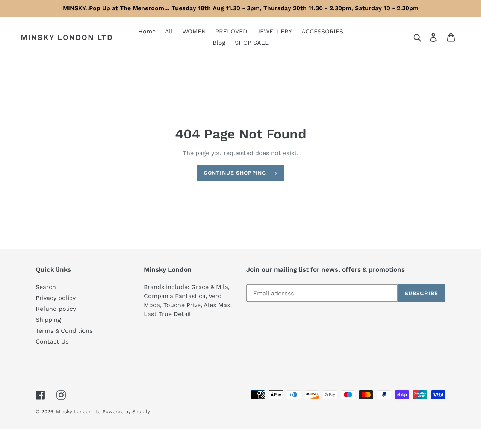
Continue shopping (235, 173)
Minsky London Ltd (67, 37)
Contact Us (52, 341)
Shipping (48, 319)
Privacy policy (56, 297)
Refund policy (56, 308)
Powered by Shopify (126, 411)
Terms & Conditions (64, 330)
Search (46, 287)
